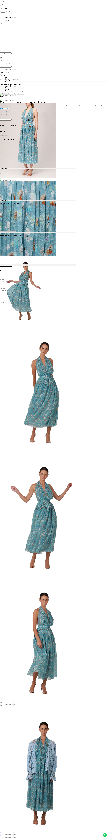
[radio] (7, 111)
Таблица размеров (3, 283)
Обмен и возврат (3, 288)
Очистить (6, 118)
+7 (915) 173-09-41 (4, 4)
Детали (4, 128)
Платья (17, 125)
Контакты (2, 292)
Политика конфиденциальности (6, 290)
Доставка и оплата (3, 279)
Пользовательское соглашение (6, 281)
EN (4, 1)
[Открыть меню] (1, 58)
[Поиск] (3, 69)
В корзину (5, 122)
